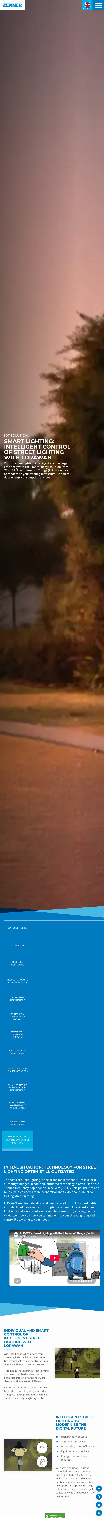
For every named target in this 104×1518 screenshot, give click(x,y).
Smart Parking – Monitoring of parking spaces (17, 1105)
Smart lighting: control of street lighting (17, 1139)
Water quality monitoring (17, 1123)
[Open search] (99, 1498)
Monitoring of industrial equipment (18, 1034)
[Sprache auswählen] (87, 5)
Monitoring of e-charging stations (18, 1069)
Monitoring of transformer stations (18, 1016)
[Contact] (99, 1505)
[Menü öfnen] (98, 5)
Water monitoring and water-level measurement (17, 1087)
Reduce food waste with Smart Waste (17, 981)
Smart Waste (17, 945)
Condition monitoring (17, 963)
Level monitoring (17, 927)
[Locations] (99, 1513)
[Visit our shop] (99, 1489)
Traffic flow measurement (17, 998)
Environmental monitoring (17, 1052)
